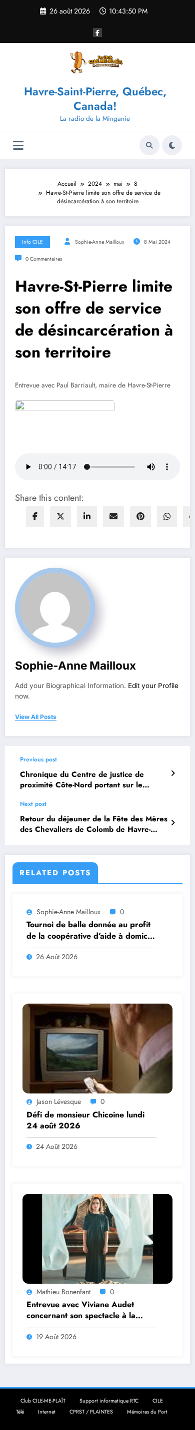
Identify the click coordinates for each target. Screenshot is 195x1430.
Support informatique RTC (109, 1401)
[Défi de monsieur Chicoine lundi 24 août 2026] (97, 1048)
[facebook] (35, 516)
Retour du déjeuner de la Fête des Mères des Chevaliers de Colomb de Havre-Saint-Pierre (94, 824)
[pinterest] (140, 516)
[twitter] (60, 516)
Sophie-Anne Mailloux (99, 242)
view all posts (35, 717)
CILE (157, 1401)
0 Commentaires (44, 259)
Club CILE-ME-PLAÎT (43, 1401)
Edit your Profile (153, 686)
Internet (47, 1412)
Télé (20, 1412)
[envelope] (113, 516)
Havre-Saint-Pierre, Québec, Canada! (95, 98)
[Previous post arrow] (172, 773)
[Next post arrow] (172, 823)
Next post (33, 803)
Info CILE (32, 242)
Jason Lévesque (58, 1101)
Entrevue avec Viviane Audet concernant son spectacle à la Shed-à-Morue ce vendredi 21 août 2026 (90, 1310)
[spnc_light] (172, 145)
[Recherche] (150, 145)
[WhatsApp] (167, 516)
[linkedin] (87, 516)
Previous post (38, 759)
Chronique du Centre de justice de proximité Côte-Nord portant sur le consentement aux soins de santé (82, 780)
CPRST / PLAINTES (91, 1412)
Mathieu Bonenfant (63, 1292)
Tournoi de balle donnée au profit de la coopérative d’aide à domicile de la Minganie (91, 930)
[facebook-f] (97, 32)
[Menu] (18, 145)
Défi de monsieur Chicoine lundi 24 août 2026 (85, 1120)
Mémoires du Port (147, 1412)
